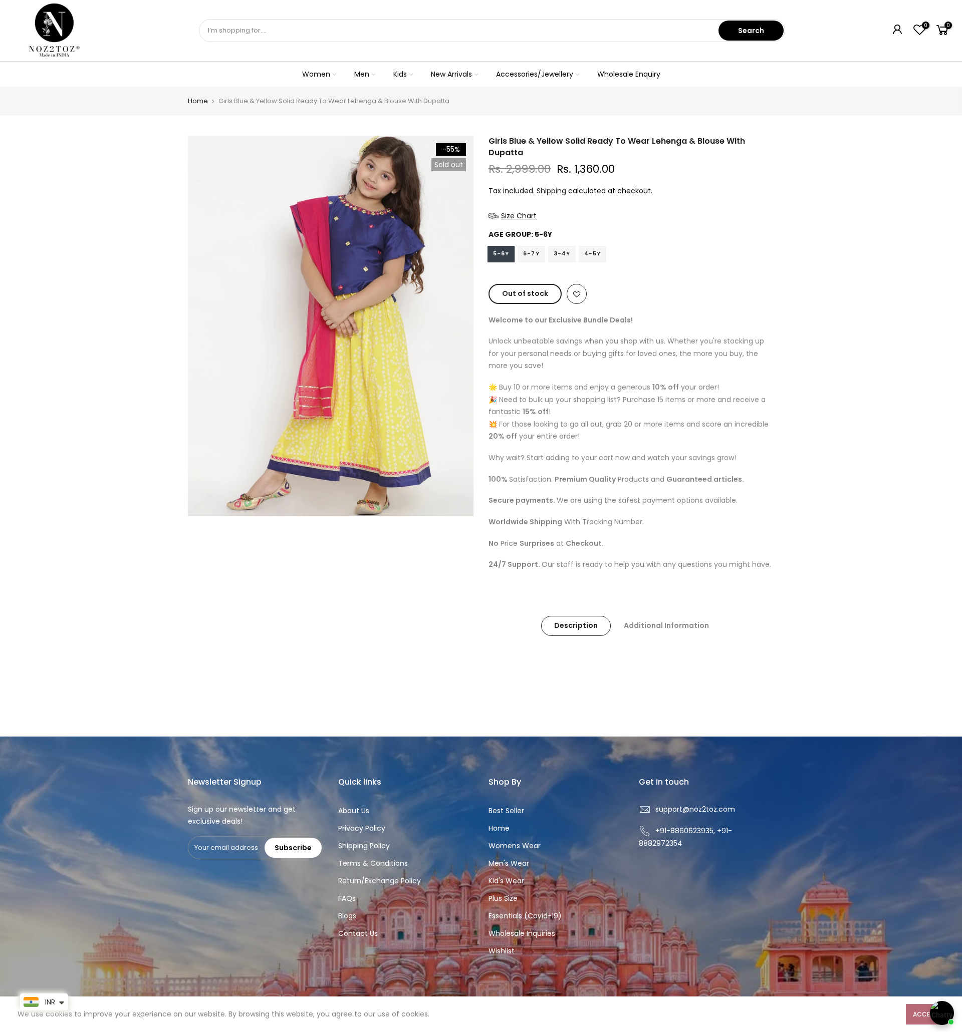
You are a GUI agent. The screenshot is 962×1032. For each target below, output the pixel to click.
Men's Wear (509, 863)
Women (316, 74)
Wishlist (502, 951)
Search (751, 31)
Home (198, 101)
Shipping (551, 191)
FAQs (347, 898)
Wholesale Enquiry (628, 74)
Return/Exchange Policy (379, 881)
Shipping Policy (364, 846)
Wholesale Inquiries (522, 933)
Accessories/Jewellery (534, 74)
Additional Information (666, 625)
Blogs (347, 916)
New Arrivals (451, 74)
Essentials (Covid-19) (525, 916)
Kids (400, 74)
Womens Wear (515, 846)
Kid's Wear (506, 881)
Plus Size (503, 898)
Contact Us (358, 933)
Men (361, 74)
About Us (353, 811)
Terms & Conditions (373, 863)
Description (576, 625)
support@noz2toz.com (695, 809)
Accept (925, 1014)
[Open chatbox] (942, 1013)
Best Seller (506, 811)
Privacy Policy (361, 828)
